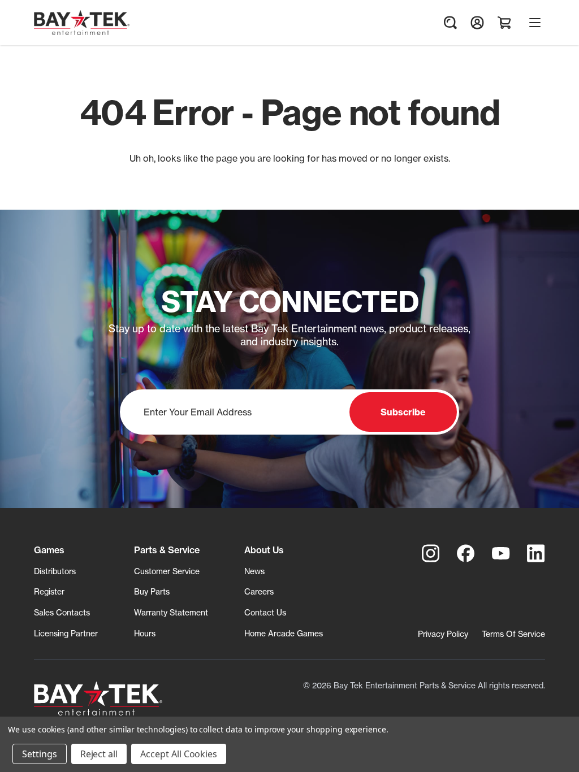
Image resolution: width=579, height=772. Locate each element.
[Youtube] (501, 553)
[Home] (98, 698)
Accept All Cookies (178, 754)
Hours (144, 633)
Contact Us (265, 612)
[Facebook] (466, 553)
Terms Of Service (513, 634)
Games (49, 550)
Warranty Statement (171, 612)
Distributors (55, 571)
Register (49, 591)
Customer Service (167, 571)
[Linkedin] (536, 553)
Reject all (99, 754)
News (254, 571)
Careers (259, 591)
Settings (39, 754)
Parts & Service (167, 550)
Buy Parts (152, 591)
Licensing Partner (66, 633)
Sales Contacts (62, 612)
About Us (264, 550)
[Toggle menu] (535, 22)
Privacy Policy (443, 634)
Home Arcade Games (283, 633)
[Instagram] (431, 553)
